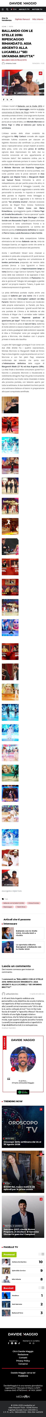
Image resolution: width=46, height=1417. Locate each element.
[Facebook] (3, 99)
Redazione (23, 1354)
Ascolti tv (24, 9)
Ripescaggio (8, 907)
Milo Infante (37, 19)
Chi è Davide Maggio (23, 1351)
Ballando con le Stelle (12, 60)
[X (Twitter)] (7, 99)
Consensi (23, 1364)
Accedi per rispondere (9, 1028)
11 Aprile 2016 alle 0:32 (37, 994)
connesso (17, 969)
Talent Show (21, 907)
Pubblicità (23, 1376)
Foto (24, 60)
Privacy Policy (23, 1360)
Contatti (23, 1357)
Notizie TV (37, 9)
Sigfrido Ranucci (22, 19)
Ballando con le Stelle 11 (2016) (14, 903)
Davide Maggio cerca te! (23, 1372)
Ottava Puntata (33, 903)
